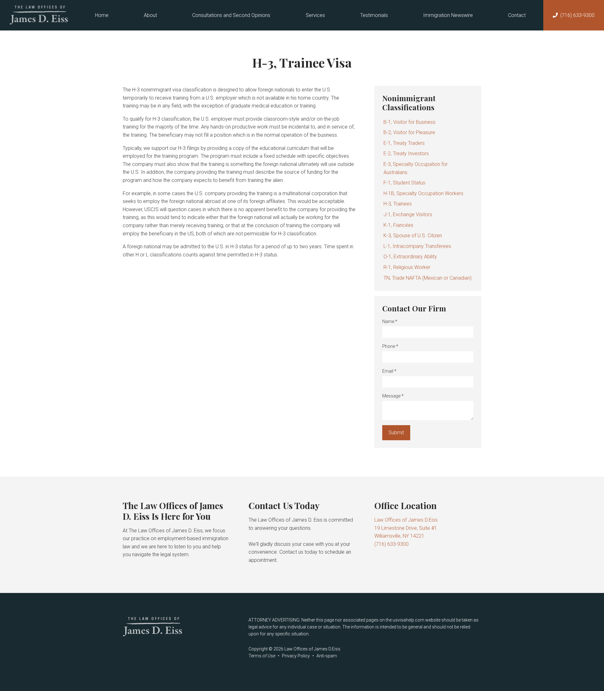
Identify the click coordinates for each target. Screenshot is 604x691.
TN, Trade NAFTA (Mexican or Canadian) (427, 278)
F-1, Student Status (404, 183)
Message (393, 395)
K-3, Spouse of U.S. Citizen (412, 236)
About (150, 15)
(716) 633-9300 (577, 15)
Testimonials (374, 15)
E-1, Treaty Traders (404, 143)
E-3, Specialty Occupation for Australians (415, 168)
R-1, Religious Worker (406, 267)
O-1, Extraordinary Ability (410, 257)
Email (389, 371)
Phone (390, 346)
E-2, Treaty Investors (406, 153)
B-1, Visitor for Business (409, 122)
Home (102, 15)
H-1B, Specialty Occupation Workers (423, 193)
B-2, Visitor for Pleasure (409, 132)
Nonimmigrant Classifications (409, 102)
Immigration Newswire (448, 15)
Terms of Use (262, 655)
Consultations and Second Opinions (231, 15)
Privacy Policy (296, 655)
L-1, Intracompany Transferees (417, 246)
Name (389, 321)
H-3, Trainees (397, 204)
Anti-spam (326, 655)
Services (315, 15)
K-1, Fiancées (398, 225)
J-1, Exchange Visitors (407, 214)
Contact (517, 15)
